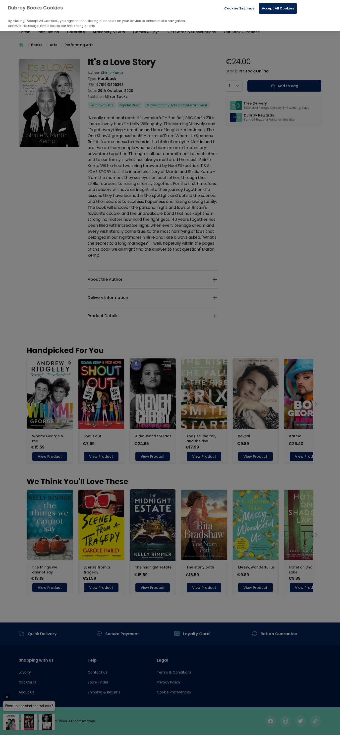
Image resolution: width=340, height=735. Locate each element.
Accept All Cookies (278, 8)
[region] (170, 15)
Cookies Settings (239, 8)
